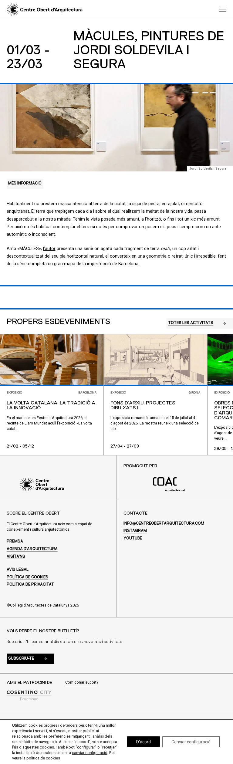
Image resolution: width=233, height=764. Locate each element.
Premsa (15, 541)
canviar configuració (89, 752)
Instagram (135, 531)
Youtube (132, 538)
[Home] (44, 9)
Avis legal (18, 570)
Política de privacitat (30, 585)
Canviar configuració (191, 741)
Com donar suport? (81, 683)
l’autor (49, 248)
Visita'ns (16, 557)
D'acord (143, 741)
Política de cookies (27, 577)
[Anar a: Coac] (168, 490)
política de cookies (43, 758)
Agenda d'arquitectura (32, 549)
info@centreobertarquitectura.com (163, 524)
